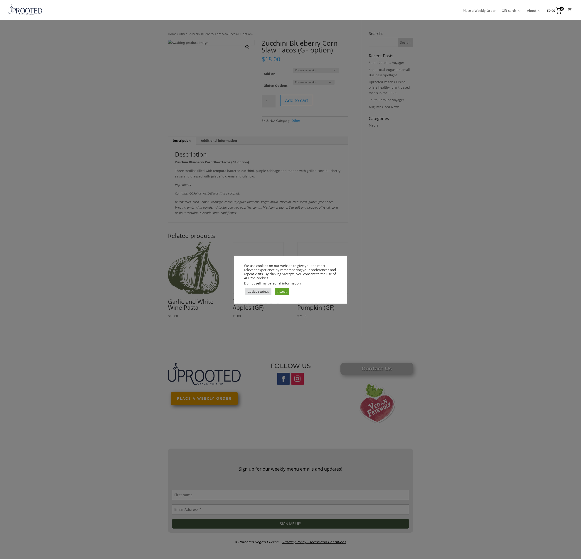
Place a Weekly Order (479, 11)
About (532, 11)
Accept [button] (282, 291)
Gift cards (509, 11)
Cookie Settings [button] (258, 291)
